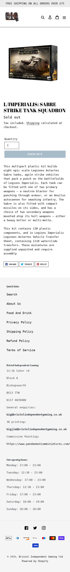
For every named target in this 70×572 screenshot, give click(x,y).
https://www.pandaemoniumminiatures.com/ (38, 443)
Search (12, 294)
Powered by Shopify (35, 561)
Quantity (10, 139)
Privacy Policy (19, 322)
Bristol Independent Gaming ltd (41, 556)
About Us (14, 303)
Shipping (32, 123)
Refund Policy (18, 341)
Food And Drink (19, 313)
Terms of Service (21, 350)
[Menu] (64, 17)
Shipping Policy (20, 331)
